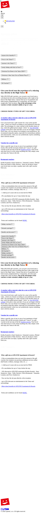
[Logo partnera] (20, 412)
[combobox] (5, 40)
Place (2, 40)
